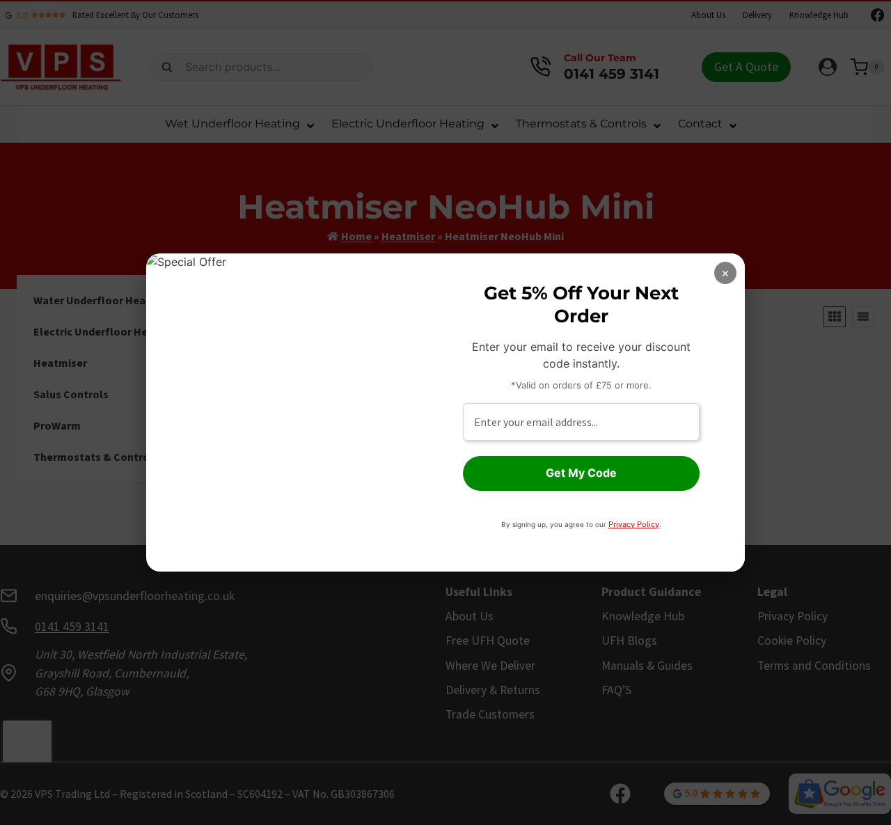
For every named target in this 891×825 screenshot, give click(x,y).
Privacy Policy (633, 524)
